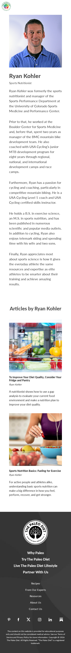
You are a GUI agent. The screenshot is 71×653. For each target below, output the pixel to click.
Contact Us (35, 608)
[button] (64, 4)
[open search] (56, 4)
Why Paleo (35, 553)
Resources (35, 596)
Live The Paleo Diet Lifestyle (35, 565)
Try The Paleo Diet (35, 559)
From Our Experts (35, 589)
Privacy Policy (23, 637)
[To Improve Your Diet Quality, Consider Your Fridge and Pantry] (35, 346)
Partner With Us (35, 572)
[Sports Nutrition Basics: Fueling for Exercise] (35, 439)
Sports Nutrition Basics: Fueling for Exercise (35, 470)
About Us (35, 602)
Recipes (35, 583)
